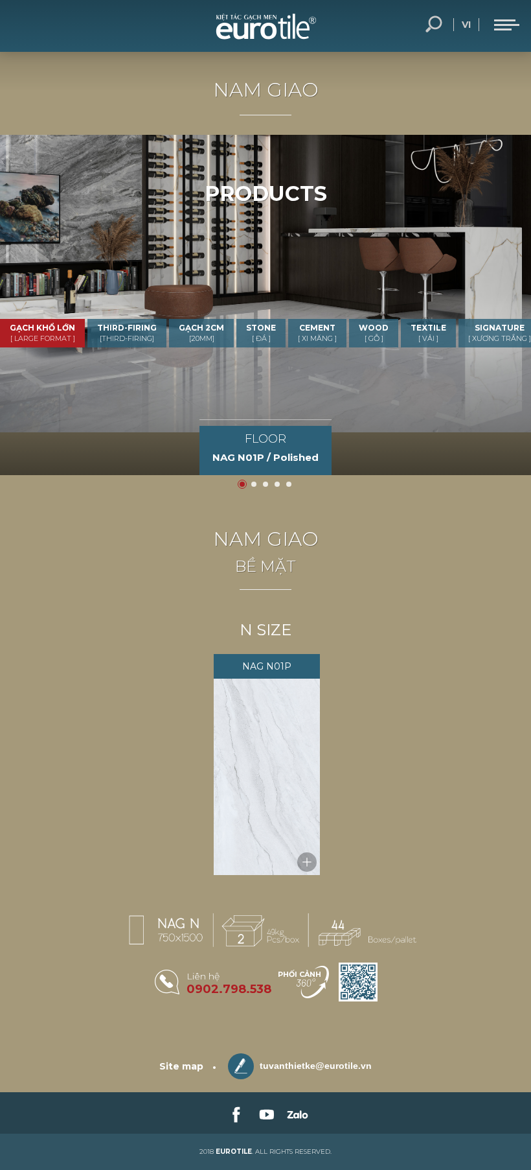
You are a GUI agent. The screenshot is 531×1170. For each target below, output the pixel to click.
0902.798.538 (228, 989)
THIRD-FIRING (127, 333)
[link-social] (235, 1113)
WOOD (374, 333)
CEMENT (317, 333)
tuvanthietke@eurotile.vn (314, 1065)
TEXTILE (428, 333)
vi (466, 24)
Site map (181, 1066)
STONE (261, 333)
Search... (434, 25)
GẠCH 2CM (201, 333)
